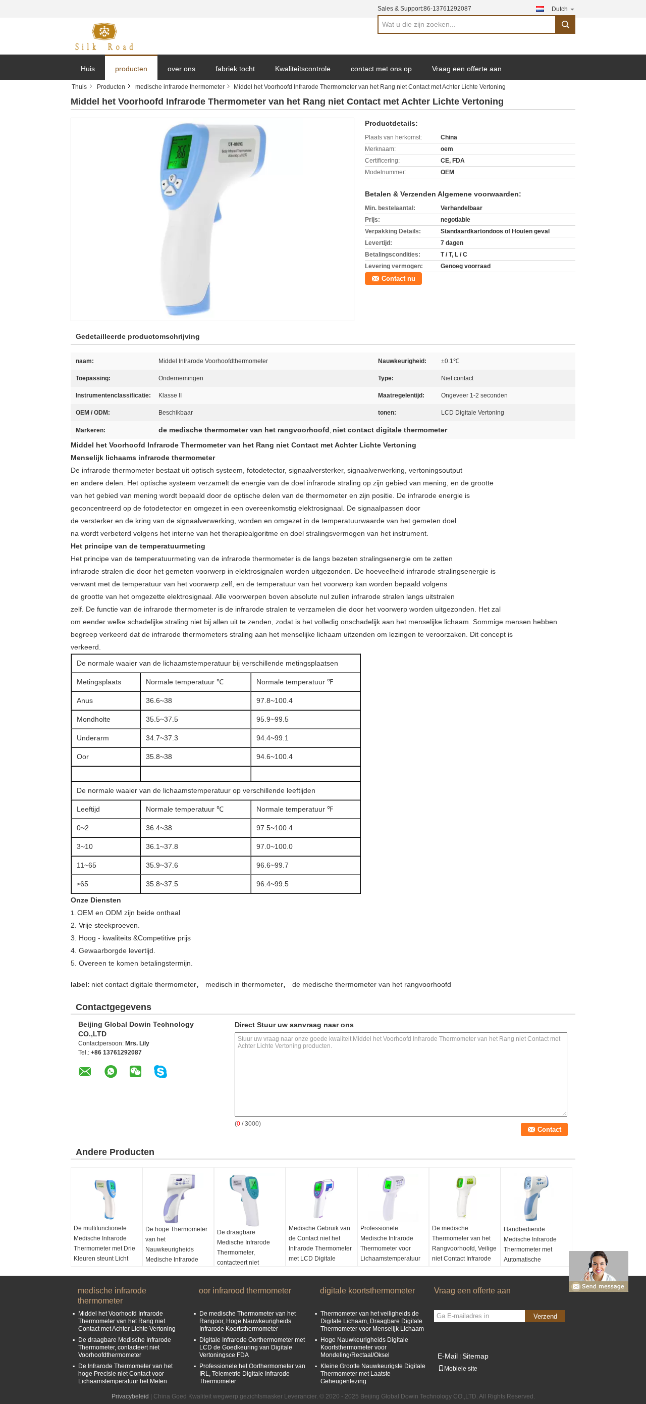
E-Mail (448, 1356)
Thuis (79, 86)
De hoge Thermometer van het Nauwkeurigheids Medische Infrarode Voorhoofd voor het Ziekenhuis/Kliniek (176, 1254)
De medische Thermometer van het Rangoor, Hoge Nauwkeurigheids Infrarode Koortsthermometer (247, 1321)
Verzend (545, 1316)
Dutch (560, 9)
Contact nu (398, 278)
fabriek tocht (235, 69)
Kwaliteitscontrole (303, 69)
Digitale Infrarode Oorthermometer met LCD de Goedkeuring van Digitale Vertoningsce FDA (252, 1347)
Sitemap (475, 1356)
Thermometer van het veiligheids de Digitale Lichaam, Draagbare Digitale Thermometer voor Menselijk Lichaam (372, 1321)
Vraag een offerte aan (467, 69)
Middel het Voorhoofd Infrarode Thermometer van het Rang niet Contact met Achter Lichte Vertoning (127, 1321)
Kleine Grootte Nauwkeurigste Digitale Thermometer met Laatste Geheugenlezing (372, 1374)
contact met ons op (381, 69)
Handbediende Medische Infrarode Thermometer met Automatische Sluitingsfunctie (530, 1249)
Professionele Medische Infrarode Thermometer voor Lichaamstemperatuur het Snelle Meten (390, 1248)
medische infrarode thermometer (180, 86)
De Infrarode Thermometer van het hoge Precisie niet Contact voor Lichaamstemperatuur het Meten (125, 1374)
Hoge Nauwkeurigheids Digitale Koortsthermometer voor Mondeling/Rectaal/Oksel (364, 1347)
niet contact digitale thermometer (143, 984)
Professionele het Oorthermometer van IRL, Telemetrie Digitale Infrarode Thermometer (252, 1374)
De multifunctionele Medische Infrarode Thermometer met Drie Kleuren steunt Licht (104, 1243)
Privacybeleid (130, 1396)
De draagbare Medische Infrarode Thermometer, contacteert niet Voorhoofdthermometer (248, 1252)
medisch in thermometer (244, 984)
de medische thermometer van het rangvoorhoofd (371, 984)
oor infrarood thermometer (245, 1290)
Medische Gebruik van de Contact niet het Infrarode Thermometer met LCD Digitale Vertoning (320, 1248)
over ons (181, 69)
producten (131, 69)
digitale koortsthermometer (367, 1290)
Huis (88, 69)
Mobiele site (460, 1368)
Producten (111, 86)
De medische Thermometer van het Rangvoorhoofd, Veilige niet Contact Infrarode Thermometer (464, 1248)
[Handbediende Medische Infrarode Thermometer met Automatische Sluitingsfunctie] (536, 1198)
